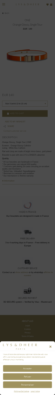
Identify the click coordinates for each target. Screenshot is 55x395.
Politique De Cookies (21, 391)
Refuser (27, 376)
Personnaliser (27, 384)
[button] (50, 346)
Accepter (27, 368)
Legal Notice (35, 391)
